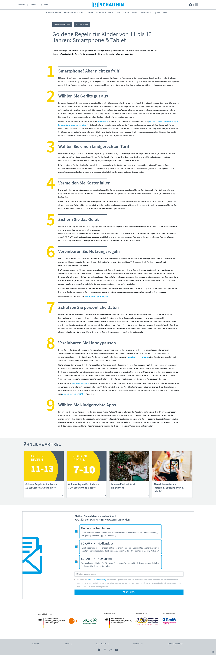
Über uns (21, 4)
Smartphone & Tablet (74, 12)
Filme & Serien (122, 12)
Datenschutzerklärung (97, 580)
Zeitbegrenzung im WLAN (73, 394)
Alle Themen (162, 12)
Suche (45, 4)
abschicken (129, 592)
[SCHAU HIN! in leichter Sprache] (190, 5)
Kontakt (36, 644)
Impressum (138, 644)
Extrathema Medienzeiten (138, 357)
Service (33, 4)
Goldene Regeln (82, 24)
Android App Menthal (80, 383)
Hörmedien (146, 12)
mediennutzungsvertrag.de (96, 296)
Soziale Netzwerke (104, 12)
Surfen (135, 12)
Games (90, 12)
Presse (68, 644)
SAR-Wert (102, 121)
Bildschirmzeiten (54, 12)
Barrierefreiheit (176, 644)
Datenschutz (102, 644)
